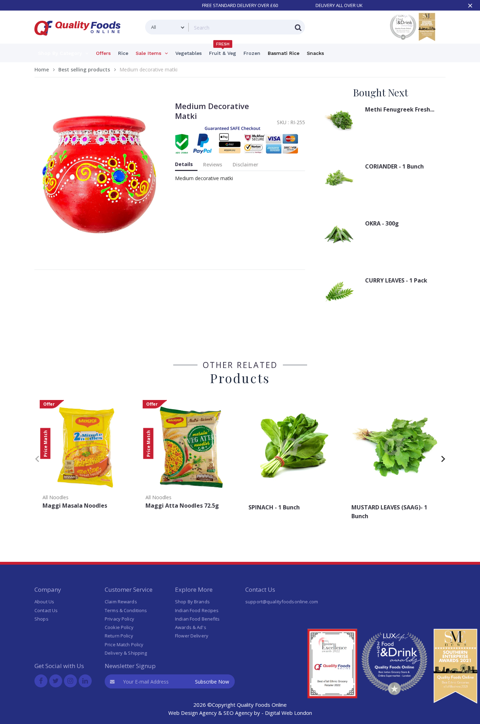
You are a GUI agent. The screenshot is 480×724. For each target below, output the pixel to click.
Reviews (212, 164)
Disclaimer (245, 164)
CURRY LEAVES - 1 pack (396, 280)
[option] (85, 457)
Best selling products (84, 69)
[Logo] (79, 40)
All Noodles (56, 497)
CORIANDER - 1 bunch (394, 166)
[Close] (470, 5)
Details (184, 164)
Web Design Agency (192, 712)
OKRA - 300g (382, 223)
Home (41, 69)
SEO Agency (238, 712)
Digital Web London (288, 712)
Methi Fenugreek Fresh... (399, 109)
